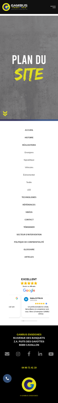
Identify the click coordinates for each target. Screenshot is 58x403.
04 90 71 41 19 (29, 367)
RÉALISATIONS (29, 145)
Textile (29, 182)
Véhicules (29, 167)
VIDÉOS (29, 212)
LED (29, 190)
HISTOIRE (29, 138)
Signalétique (29, 160)
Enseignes (29, 152)
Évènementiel (29, 175)
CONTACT (29, 220)
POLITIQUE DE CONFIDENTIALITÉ (29, 242)
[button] (7, 378)
